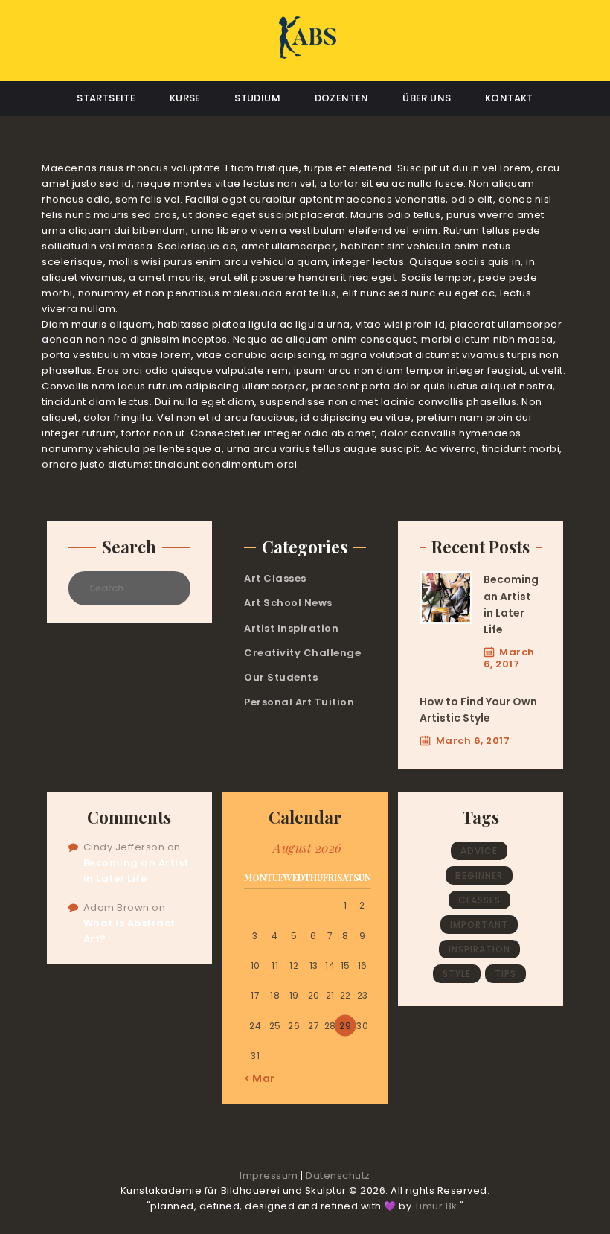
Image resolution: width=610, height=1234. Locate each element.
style (457, 973)
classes (479, 900)
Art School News (288, 603)
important (479, 924)
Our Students (281, 677)
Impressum (269, 1175)
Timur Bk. (437, 1206)
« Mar (259, 1078)
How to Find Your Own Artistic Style (478, 709)
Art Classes (275, 578)
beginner (479, 875)
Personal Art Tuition (299, 702)
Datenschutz (338, 1175)
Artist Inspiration (291, 628)
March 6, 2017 (509, 658)
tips (505, 973)
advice (479, 851)
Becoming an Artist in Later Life (511, 604)
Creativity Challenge (302, 653)
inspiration (479, 949)
